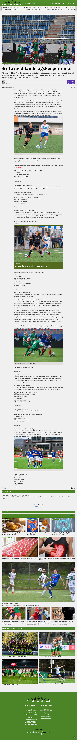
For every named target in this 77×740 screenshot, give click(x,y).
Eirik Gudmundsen (46, 718)
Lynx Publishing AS (45, 732)
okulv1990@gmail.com (46, 710)
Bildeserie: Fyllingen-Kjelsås (11, 7)
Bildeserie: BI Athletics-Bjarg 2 (54, 7)
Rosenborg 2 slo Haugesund (31, 266)
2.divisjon (38, 507)
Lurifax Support (18, 167)
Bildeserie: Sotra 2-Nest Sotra (33, 7)
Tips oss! (72, 83)
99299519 (72, 81)
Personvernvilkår (38, 729)
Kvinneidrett (30, 3)
